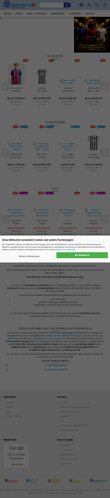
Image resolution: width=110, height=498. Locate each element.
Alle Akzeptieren (82, 255)
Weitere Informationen (29, 256)
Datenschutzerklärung (65, 250)
